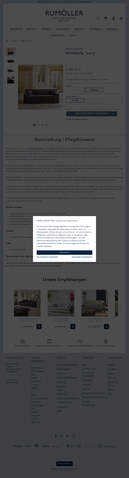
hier (74, 243)
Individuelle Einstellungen (82, 257)
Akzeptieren (64, 252)
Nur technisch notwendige (47, 257)
